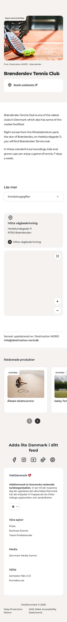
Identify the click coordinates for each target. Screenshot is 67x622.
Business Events (18, 530)
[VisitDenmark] (20, 475)
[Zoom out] (57, 310)
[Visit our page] (24, 460)
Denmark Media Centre (23, 555)
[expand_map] (57, 256)
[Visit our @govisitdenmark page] (43, 460)
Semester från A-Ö (20, 575)
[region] (33, 283)
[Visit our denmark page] (14, 460)
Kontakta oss (16, 580)
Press (12, 526)
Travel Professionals (20, 535)
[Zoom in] (57, 301)
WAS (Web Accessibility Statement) (42, 611)
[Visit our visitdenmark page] (33, 460)
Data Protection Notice (13, 611)
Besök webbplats (24, 84)
